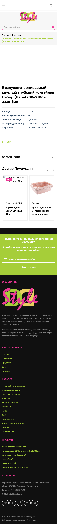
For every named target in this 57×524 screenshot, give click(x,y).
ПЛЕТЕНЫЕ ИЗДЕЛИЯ (11, 394)
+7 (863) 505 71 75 (18, 490)
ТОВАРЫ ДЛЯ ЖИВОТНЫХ (13, 423)
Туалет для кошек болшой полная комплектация (41, 211)
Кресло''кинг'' (7, 459)
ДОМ (4, 415)
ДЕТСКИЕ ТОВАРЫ (10, 403)
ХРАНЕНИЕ (6, 407)
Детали (6, 142)
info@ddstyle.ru (15, 494)
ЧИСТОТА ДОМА (9, 419)
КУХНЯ (5, 411)
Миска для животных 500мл (14, 447)
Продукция (16, 35)
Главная (5, 35)
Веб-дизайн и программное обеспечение (19, 520)
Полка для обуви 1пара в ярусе (15, 467)
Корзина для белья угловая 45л (14, 211)
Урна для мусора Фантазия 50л (15, 455)
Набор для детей (9, 463)
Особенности (11, 157)
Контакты (6, 371)
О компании (7, 359)
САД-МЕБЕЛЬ (8, 431)
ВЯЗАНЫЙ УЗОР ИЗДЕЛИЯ (13, 386)
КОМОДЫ (6, 398)
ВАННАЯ (5, 427)
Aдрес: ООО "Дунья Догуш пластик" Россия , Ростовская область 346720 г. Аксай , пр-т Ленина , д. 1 (25, 484)
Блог (4, 367)
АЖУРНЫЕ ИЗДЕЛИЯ (11, 390)
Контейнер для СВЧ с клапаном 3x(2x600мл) (21, 451)
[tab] (28, 142)
